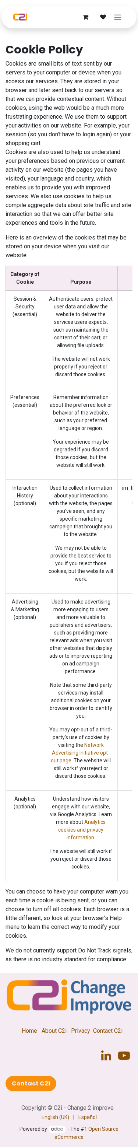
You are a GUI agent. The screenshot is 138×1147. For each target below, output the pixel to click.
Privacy (80, 1030)
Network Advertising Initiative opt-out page (80, 752)
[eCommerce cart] (85, 17)
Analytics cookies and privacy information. (82, 829)
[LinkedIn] (106, 1055)
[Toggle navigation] (117, 17)
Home (29, 1030)
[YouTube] (124, 1055)
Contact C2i (108, 1030)
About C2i (54, 1030)
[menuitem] (55, 1117)
